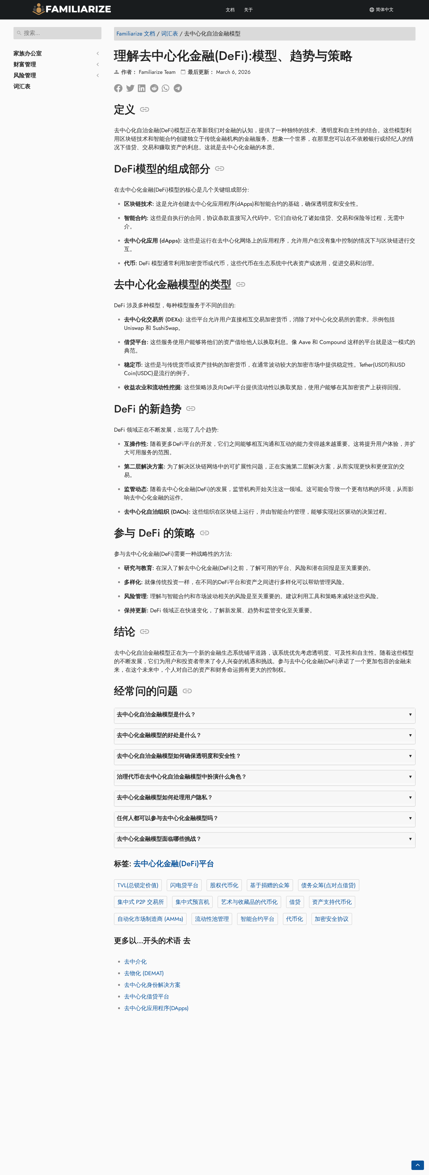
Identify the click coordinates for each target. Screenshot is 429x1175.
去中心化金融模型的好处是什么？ (159, 735)
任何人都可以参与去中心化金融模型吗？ (168, 818)
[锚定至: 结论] (144, 632)
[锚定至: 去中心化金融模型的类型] (240, 285)
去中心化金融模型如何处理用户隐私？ (165, 797)
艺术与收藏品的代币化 (249, 902)
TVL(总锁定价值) (138, 885)
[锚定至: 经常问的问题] (187, 691)
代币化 (294, 919)
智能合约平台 (257, 919)
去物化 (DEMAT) (144, 973)
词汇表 (22, 86)
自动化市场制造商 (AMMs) (150, 919)
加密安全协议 (332, 919)
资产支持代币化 (332, 902)
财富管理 (25, 64)
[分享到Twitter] (132, 87)
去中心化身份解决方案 (152, 985)
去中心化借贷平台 (146, 996)
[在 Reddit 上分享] (156, 87)
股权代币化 (224, 885)
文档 (230, 9)
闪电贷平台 (184, 885)
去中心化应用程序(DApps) (156, 1008)
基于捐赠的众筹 (270, 885)
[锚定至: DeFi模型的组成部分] (219, 169)
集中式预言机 (192, 902)
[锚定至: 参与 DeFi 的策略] (204, 533)
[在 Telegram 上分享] (180, 87)
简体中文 (384, 9)
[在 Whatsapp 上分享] (168, 87)
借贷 (295, 902)
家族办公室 (28, 53)
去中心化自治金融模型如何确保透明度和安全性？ (179, 756)
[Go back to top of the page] (417, 1165)
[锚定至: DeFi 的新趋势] (191, 409)
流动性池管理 (212, 919)
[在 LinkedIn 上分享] (144, 87)
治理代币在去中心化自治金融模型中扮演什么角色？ (182, 777)
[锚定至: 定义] (144, 110)
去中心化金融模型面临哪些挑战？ (159, 839)
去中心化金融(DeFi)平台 (173, 863)
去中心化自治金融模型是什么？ (156, 714)
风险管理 (25, 75)
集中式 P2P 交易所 (140, 902)
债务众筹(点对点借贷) (328, 885)
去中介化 (135, 962)
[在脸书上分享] (120, 87)
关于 (248, 9)
